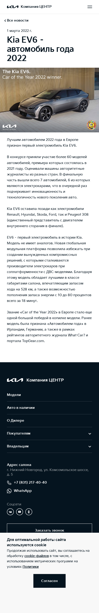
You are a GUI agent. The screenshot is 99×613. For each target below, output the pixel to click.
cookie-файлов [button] (36, 556)
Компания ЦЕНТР (36, 7)
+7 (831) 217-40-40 (30, 482)
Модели (14, 395)
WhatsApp (23, 491)
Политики (31, 567)
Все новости (18, 20)
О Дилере (15, 420)
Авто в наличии (21, 408)
